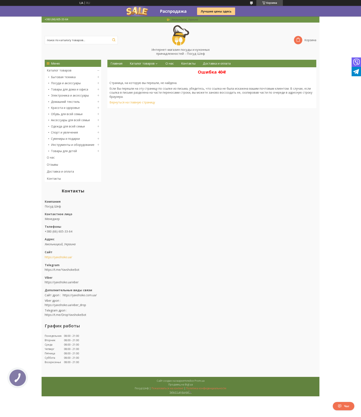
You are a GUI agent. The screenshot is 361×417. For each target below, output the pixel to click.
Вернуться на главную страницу (132, 102)
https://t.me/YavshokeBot (62, 270)
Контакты (54, 179)
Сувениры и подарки (65, 139)
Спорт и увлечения (64, 132)
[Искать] (113, 40)
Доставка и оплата (60, 171)
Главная (116, 63)
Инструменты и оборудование (72, 145)
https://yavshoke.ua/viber (62, 282)
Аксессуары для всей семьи (70, 120)
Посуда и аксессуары (66, 83)
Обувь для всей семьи (67, 114)
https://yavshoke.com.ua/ (80, 295)
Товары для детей (64, 151)
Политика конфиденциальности (206, 388)
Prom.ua (199, 381)
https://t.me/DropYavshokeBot (65, 315)
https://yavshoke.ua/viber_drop (65, 305)
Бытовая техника (63, 77)
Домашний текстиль (65, 102)
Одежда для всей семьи (68, 126)
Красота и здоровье (65, 108)
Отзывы (52, 165)
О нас (51, 157)
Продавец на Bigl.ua (180, 384)
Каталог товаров (59, 70)
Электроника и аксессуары (70, 95)
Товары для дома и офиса (69, 89)
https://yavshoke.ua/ (58, 257)
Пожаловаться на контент (167, 388)
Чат (346, 406)
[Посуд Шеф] (180, 35)
